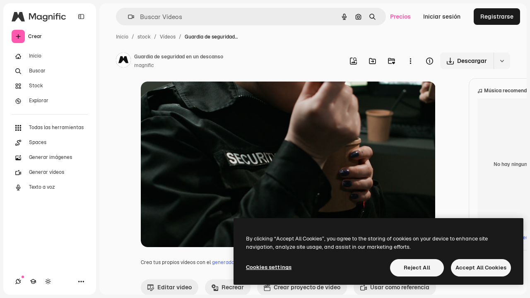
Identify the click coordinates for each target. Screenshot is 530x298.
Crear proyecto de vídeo (307, 287)
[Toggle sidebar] (81, 16)
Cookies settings (269, 267)
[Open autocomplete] (127, 17)
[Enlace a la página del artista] (123, 61)
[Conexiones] (18, 281)
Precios (400, 16)
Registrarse (496, 16)
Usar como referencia (399, 287)
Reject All (417, 267)
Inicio (122, 37)
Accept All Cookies (480, 267)
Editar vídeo (174, 287)
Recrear (233, 287)
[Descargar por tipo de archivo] (502, 61)
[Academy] (33, 281)
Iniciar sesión (441, 16)
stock (144, 37)
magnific (144, 65)
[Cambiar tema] (48, 281)
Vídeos (168, 37)
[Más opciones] (410, 61)
